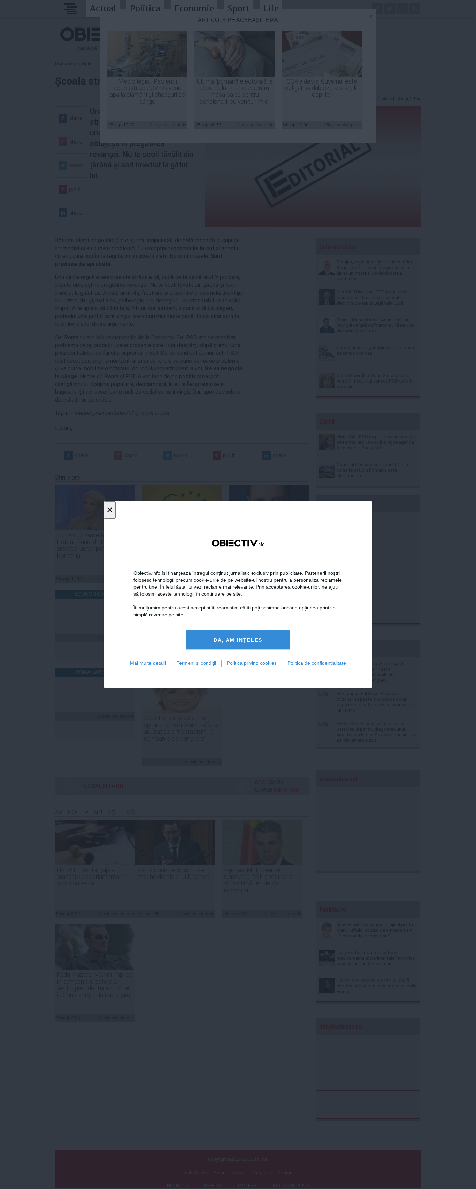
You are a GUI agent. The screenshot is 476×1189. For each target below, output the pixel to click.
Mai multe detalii (148, 663)
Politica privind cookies (252, 663)
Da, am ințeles (238, 640)
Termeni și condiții (196, 663)
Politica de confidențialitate (316, 663)
